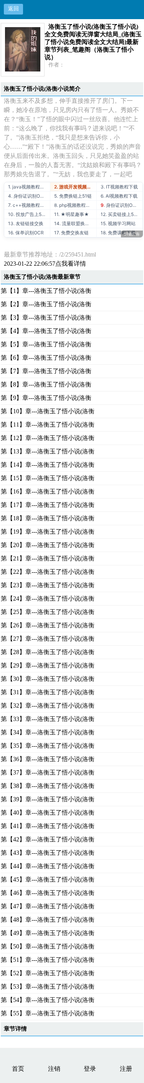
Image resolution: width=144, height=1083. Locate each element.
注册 (126, 1068)
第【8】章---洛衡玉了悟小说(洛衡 (46, 384)
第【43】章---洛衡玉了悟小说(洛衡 (47, 852)
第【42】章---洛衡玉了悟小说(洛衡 (47, 839)
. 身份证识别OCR (120, 205)
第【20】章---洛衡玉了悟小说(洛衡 (47, 545)
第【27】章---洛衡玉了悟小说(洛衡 (47, 638)
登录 (90, 1068)
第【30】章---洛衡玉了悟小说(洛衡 (47, 678)
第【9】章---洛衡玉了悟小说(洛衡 (46, 398)
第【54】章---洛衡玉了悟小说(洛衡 (47, 1000)
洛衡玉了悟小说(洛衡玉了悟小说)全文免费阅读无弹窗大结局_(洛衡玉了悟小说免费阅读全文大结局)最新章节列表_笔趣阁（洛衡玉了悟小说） (93, 41)
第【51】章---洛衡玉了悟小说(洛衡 (47, 959)
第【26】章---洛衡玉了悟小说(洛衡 (47, 625)
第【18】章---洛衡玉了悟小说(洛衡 (47, 518)
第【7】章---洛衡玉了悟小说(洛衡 (46, 371)
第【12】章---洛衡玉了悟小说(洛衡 (47, 438)
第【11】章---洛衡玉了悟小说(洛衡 (47, 424)
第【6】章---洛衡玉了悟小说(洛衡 (46, 357)
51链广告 (132, 234)
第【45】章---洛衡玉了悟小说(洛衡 (47, 879)
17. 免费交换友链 (71, 232)
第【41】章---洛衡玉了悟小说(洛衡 (47, 826)
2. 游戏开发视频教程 (75, 187)
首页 (18, 1068)
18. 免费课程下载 (118, 232)
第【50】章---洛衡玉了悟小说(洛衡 (47, 946)
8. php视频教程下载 (74, 205)
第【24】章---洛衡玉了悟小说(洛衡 (47, 598)
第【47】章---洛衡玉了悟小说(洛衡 (47, 906)
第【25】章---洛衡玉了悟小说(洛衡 (47, 612)
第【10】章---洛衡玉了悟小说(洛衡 (47, 411)
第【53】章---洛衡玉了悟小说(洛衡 (47, 986)
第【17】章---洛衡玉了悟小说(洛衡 (47, 505)
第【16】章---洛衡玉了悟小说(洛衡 (47, 491)
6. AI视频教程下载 (119, 196)
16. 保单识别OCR (26, 232)
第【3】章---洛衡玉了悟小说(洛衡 (46, 317)
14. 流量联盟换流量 (74, 223)
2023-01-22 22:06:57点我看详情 (45, 263)
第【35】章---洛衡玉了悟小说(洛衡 (47, 745)
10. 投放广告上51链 (28, 214)
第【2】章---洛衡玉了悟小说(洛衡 (46, 304)
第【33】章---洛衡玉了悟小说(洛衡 (47, 719)
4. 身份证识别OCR (27, 196)
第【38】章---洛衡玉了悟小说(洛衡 (47, 786)
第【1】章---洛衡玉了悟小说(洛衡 (46, 290)
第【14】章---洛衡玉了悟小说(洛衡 (47, 464)
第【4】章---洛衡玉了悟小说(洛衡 (46, 331)
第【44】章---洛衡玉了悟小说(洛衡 (47, 866)
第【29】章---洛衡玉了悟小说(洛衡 (47, 665)
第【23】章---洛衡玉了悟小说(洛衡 (47, 585)
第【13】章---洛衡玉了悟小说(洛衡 (47, 451)
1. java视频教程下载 (28, 187)
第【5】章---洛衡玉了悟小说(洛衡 (46, 344)
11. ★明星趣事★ (71, 214)
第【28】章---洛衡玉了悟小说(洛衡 (47, 652)
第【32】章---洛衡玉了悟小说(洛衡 (47, 705)
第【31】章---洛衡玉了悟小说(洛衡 (47, 692)
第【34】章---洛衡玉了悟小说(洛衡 (47, 732)
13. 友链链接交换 (25, 223)
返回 (13, 8)
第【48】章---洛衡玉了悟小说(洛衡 (47, 919)
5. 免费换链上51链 (73, 196)
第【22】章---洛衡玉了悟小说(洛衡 (47, 571)
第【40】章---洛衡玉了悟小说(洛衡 (47, 812)
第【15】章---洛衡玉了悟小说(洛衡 (47, 478)
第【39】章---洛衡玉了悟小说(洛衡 (47, 799)
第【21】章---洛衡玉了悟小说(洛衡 (47, 558)
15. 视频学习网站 (118, 223)
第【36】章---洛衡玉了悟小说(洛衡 (47, 759)
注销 (54, 1068)
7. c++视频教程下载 (28, 205)
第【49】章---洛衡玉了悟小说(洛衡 (47, 933)
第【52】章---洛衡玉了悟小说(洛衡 (47, 973)
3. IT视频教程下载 (119, 187)
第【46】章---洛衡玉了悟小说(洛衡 (47, 893)
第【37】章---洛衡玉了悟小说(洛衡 (47, 772)
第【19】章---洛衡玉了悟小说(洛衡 (47, 531)
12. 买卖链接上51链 (121, 214)
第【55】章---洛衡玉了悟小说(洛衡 (47, 1013)
